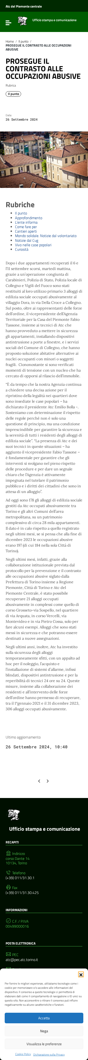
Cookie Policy (23, 1054)
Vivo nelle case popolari (33, 245)
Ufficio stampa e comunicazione (44, 829)
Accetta (44, 1018)
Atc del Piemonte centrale (24, 6)
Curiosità (21, 249)
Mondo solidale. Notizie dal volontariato (46, 235)
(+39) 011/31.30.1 (20, 878)
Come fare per (26, 227)
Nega (44, 1031)
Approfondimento (28, 218)
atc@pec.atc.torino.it (22, 959)
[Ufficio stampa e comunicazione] (22, 20)
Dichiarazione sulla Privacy (49, 1054)
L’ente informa (26, 222)
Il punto (23, 41)
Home (10, 41)
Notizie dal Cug (26, 240)
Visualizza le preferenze (44, 1044)
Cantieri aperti (26, 231)
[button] (81, 974)
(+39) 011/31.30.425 (22, 892)
